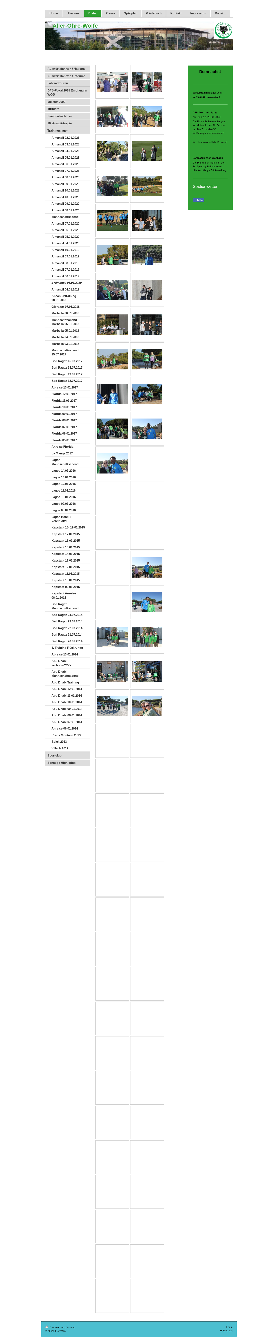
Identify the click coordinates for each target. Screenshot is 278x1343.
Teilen (200, 200)
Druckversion (57, 1327)
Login (229, 1327)
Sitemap (70, 1327)
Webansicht (226, 1330)
